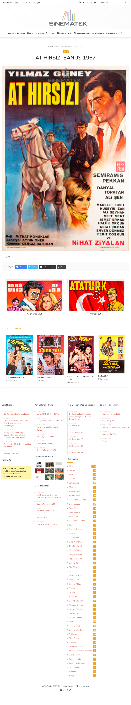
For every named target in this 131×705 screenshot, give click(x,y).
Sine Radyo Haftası (77, 521)
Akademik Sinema (76, 575)
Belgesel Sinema (76, 605)
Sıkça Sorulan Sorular (23, 3)
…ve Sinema (74, 538)
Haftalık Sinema (75, 609)
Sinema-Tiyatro (75, 529)
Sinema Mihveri (75, 618)
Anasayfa (11, 33)
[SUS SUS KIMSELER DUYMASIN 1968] (80, 354)
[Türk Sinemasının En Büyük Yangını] (49, 464)
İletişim (37, 3)
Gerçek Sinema (75, 554)
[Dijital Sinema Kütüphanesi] (65, 18)
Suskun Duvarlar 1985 (46, 377)
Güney (71, 525)
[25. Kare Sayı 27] (49, 476)
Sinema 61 (73, 479)
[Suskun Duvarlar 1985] (50, 355)
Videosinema (74, 512)
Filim (71, 474)
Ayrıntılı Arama (113, 33)
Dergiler (40, 33)
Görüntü (72, 592)
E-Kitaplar (51, 33)
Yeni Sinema (74, 483)
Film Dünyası (74, 567)
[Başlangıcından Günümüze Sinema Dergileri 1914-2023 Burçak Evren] (39, 470)
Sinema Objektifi (76, 601)
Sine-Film (73, 596)
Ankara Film (74, 613)
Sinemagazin (74, 504)
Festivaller (73, 642)
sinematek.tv (84, 686)
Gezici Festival (75, 655)
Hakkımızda (7, 3)
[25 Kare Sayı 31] (49, 470)
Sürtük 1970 (103, 376)
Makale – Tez (74, 626)
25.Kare (72, 487)
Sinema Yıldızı (75, 584)
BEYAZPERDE (75, 550)
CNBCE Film (74, 580)
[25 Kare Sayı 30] (59, 470)
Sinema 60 (73, 563)
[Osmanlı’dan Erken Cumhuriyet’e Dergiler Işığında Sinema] (59, 464)
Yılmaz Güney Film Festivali (80, 650)
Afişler (31, 33)
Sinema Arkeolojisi (82, 33)
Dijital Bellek (99, 33)
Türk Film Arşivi (75, 546)
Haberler (72, 671)
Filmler (22, 33)
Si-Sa (71, 571)
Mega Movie (74, 491)
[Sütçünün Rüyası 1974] (19, 355)
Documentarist (75, 659)
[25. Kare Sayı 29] (59, 476)
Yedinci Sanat (74, 495)
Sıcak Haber (74, 667)
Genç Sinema (74, 508)
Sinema (72, 533)
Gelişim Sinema (75, 542)
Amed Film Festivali (77, 663)
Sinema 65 (73, 516)
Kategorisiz (73, 675)
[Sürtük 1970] (111, 354)
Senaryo (72, 588)
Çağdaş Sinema (75, 559)
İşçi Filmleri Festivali (77, 646)
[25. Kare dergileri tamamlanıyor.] (39, 476)
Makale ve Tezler (65, 33)
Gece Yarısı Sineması (77, 500)
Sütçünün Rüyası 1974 (15, 377)
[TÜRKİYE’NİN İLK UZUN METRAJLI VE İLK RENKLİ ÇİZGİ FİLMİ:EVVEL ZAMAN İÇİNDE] (39, 464)
